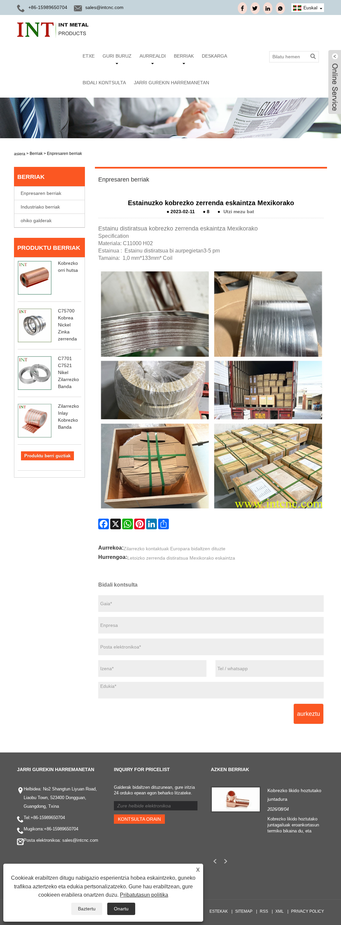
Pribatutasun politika (144, 895)
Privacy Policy (307, 911)
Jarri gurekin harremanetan (171, 82)
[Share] (163, 524)
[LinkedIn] (151, 524)
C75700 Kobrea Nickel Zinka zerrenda (67, 324)
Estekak (218, 911)
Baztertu (87, 908)
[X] (115, 524)
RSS (264, 911)
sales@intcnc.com (104, 7)
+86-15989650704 (48, 817)
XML (279, 911)
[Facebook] (103, 524)
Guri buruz (117, 56)
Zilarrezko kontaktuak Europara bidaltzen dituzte (174, 548)
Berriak (184, 56)
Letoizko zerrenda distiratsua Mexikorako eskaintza (181, 558)
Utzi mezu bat (238, 211)
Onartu (121, 908)
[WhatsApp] (127, 524)
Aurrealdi (153, 56)
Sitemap (243, 911)
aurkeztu (308, 713)
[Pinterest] (139, 524)
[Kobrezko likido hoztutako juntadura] (236, 799)
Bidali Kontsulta (104, 82)
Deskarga (214, 56)
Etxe (89, 56)
